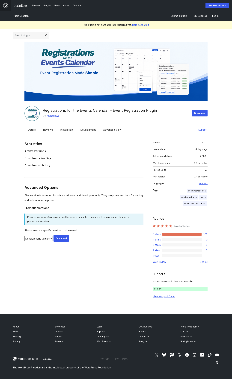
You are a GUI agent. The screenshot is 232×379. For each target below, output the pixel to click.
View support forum (164, 296)
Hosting (17, 336)
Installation (66, 129)
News (15, 331)
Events (142, 331)
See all (204, 261)
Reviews (48, 129)
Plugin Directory (21, 15)
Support (203, 129)
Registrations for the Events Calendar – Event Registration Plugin (100, 110)
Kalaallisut (48, 359)
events (203, 197)
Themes (59, 331)
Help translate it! (140, 24)
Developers (103, 336)
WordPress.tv (105, 341)
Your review (159, 261)
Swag (143, 341)
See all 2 (203, 183)
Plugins (58, 336)
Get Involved (145, 326)
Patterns (59, 341)
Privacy (16, 341)
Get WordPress (217, 5)
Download (199, 113)
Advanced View (112, 129)
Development (88, 129)
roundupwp (53, 115)
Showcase (60, 326)
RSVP (203, 203)
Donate (144, 336)
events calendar (191, 203)
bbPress (186, 336)
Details (32, 129)
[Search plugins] (46, 35)
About (16, 326)
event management (197, 191)
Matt (184, 331)
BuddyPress (188, 341)
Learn (99, 326)
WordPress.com (190, 326)
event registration (189, 197)
